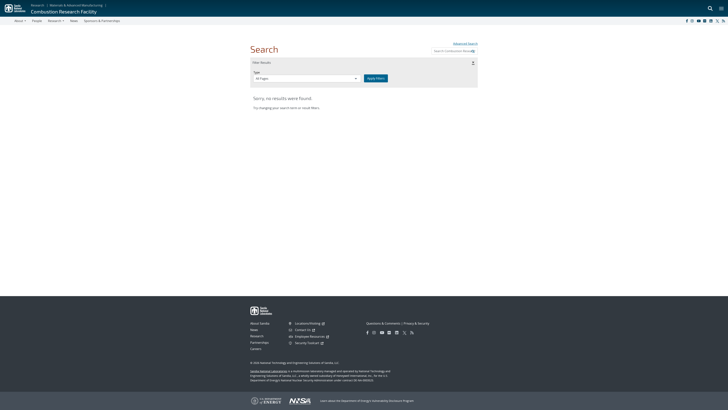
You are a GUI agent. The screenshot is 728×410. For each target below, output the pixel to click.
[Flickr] (705, 21)
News (74, 21)
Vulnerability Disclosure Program (393, 401)
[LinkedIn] (711, 21)
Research (37, 5)
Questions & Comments (383, 323)
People (37, 21)
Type (256, 72)
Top (716, 406)
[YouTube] (699, 21)
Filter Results (265, 62)
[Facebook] (686, 21)
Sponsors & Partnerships (102, 21)
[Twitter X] (718, 21)
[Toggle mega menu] (721, 8)
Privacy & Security (416, 323)
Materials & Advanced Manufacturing (76, 5)
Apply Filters (376, 78)
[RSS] (724, 21)
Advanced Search (465, 44)
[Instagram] (693, 21)
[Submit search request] (473, 51)
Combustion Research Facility (64, 11)
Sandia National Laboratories (268, 371)
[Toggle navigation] (7, 21)
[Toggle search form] (710, 8)
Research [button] (54, 21)
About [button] (18, 21)
